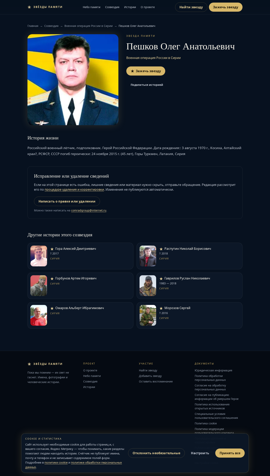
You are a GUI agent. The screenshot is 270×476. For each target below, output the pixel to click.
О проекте (148, 7)
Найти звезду (191, 7)
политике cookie (56, 462)
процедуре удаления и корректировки (74, 189)
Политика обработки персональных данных (210, 378)
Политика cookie (206, 423)
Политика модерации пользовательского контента (214, 431)
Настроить (200, 453)
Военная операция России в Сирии (88, 26)
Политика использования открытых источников (212, 406)
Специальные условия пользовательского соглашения (216, 416)
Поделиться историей (147, 85)
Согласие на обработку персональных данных (210, 387)
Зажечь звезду (225, 7)
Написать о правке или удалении (67, 201)
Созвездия (112, 7)
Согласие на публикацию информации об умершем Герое (217, 397)
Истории (130, 7)
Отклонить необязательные (156, 453)
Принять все (230, 453)
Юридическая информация (213, 370)
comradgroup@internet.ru (88, 210)
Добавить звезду (150, 376)
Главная (32, 26)
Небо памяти (91, 7)
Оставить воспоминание (156, 381)
